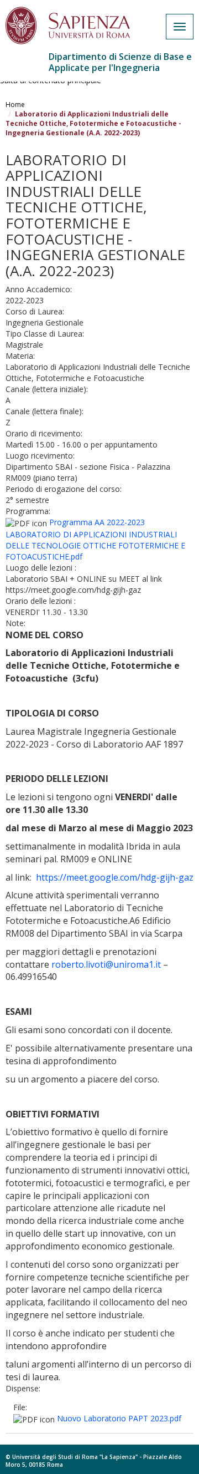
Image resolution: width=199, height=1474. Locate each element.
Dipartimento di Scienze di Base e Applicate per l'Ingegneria (120, 62)
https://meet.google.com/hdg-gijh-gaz (114, 877)
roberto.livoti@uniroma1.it (106, 964)
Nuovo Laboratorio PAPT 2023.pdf (119, 1418)
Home (15, 104)
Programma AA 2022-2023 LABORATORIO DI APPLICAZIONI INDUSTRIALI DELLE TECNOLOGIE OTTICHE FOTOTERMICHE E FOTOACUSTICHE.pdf (95, 539)
